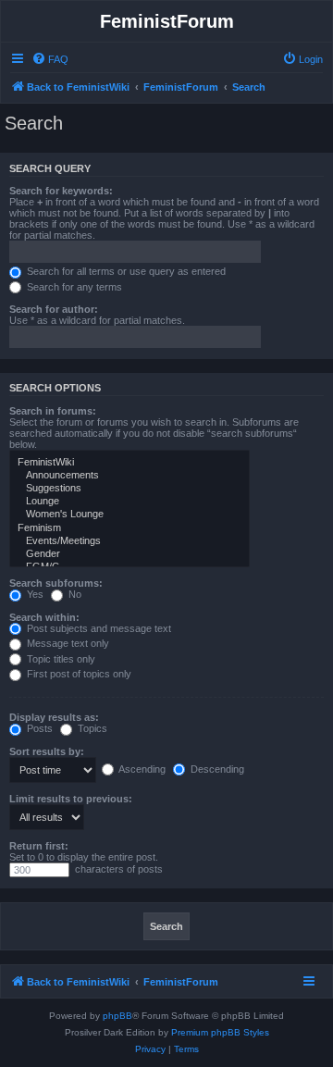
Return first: (38, 845)
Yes (33, 594)
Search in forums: (52, 410)
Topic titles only (59, 658)
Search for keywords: (61, 190)
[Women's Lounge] (129, 514)
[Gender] (129, 554)
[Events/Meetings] (129, 541)
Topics (91, 728)
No (73, 594)
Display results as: (54, 717)
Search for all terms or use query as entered (125, 271)
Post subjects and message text (97, 628)
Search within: (44, 617)
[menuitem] (49, 59)
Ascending (141, 769)
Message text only (66, 643)
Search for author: (53, 309)
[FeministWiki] (129, 462)
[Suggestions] (129, 488)
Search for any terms (73, 286)
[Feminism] (129, 528)
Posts (38, 728)
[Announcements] (129, 475)
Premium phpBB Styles (220, 1032)
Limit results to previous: (70, 798)
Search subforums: (56, 583)
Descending (216, 769)
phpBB (117, 1016)
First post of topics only (77, 673)
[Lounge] (129, 501)
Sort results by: (46, 751)
